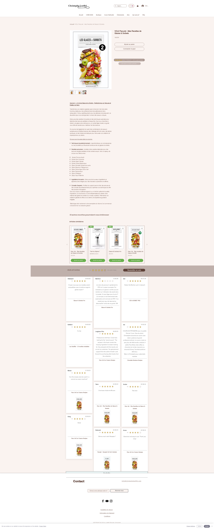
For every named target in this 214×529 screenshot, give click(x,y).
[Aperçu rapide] (78, 237)
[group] (107, 244)
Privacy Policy (42, 526)
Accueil (72, 24)
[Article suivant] (147, 244)
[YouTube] (107, 501)
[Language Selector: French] (131, 6)
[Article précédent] (67, 244)
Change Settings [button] (191, 526)
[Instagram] (111, 501)
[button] (137, 6)
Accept (207, 526)
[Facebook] (103, 501)
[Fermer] (212, 526)
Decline (199, 526)
